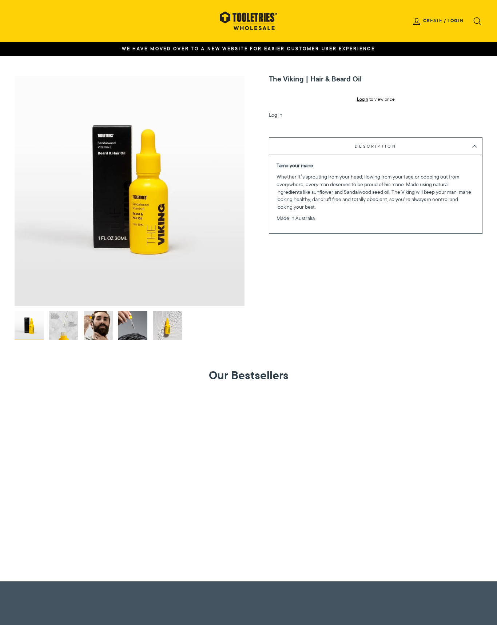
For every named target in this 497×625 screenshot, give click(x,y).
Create (432, 20)
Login (456, 20)
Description (375, 146)
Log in (275, 115)
